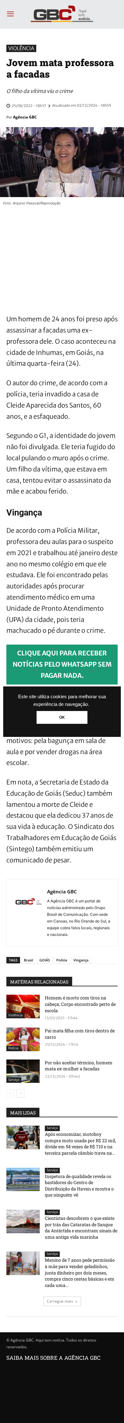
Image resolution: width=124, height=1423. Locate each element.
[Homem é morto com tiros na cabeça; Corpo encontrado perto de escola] (23, 1006)
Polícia (61, 960)
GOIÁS (44, 960)
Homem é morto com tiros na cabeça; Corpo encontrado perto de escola (80, 1004)
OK (62, 717)
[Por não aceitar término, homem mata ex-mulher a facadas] (23, 1071)
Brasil (28, 960)
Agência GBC (25, 117)
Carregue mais (60, 1301)
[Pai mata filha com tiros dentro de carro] (23, 1039)
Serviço (13, 1080)
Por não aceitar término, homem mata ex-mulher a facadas (79, 1066)
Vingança (80, 960)
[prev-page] (10, 1093)
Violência (21, 48)
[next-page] (20, 1093)
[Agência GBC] (28, 912)
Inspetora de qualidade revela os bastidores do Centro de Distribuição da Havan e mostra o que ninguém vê (79, 1185)
